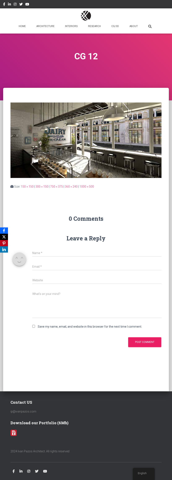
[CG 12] (86, 140)
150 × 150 (27, 186)
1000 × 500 (86, 186)
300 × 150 (41, 186)
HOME (22, 26)
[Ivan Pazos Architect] (86, 15)
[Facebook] (4, 230)
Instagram (15, 5)
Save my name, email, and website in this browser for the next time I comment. (90, 326)
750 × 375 (56, 186)
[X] (4, 237)
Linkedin (9, 5)
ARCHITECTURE (45, 26)
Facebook (4, 5)
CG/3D (115, 26)
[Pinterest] (4, 243)
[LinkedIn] (4, 249)
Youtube (27, 5)
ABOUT (133, 26)
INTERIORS (71, 26)
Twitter (21, 5)
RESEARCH (94, 26)
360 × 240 (71, 186)
